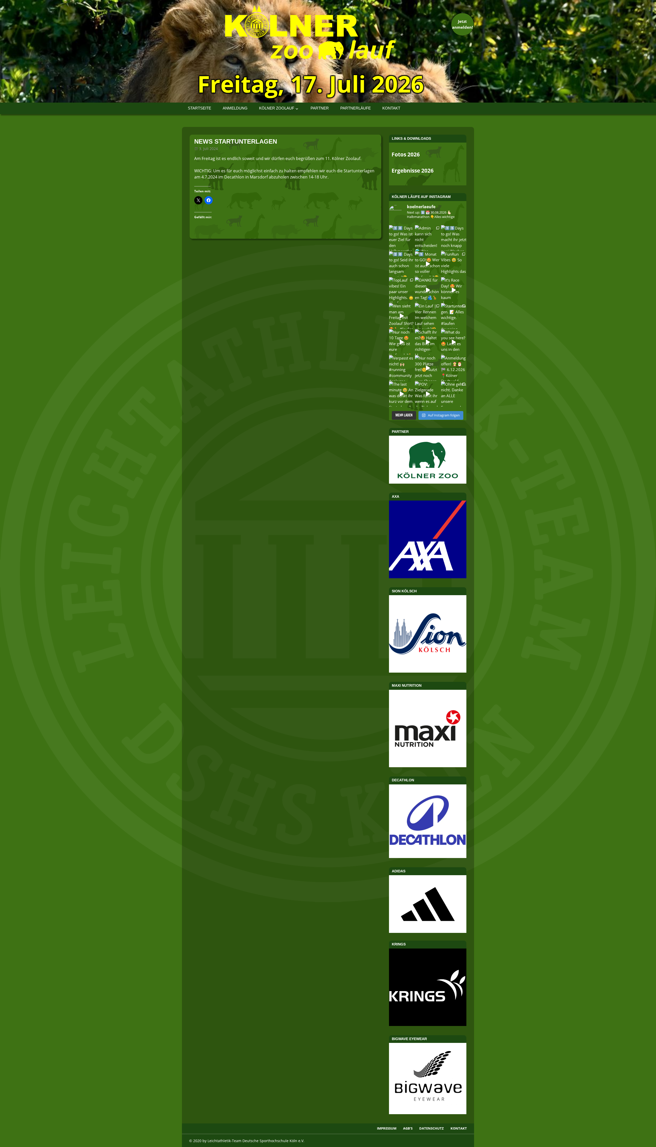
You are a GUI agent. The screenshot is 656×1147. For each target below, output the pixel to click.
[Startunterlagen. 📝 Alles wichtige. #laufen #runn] (453, 315)
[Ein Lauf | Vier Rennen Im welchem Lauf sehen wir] (427, 315)
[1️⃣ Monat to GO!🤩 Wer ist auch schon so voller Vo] (427, 264)
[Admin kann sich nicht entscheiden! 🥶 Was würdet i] (427, 238)
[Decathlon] (427, 856)
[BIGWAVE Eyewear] (427, 1112)
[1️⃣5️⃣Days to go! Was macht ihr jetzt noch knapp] (453, 238)
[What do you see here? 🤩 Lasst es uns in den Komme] (453, 342)
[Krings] (427, 1024)
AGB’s (408, 1128)
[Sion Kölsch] (427, 671)
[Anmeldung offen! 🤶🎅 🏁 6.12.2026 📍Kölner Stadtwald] (453, 368)
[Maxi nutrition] (427, 765)
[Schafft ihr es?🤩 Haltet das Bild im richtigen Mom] (427, 342)
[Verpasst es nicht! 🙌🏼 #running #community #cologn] (401, 368)
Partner (320, 108)
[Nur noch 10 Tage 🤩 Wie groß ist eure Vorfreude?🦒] (401, 342)
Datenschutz (431, 1128)
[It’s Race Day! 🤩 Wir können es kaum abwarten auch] (453, 290)
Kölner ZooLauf (276, 108)
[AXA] (427, 576)
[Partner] (427, 482)
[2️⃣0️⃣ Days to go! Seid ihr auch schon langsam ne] (401, 264)
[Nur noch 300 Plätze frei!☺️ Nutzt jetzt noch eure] (427, 368)
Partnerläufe (355, 108)
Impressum (386, 1128)
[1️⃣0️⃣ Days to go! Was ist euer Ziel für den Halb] (401, 238)
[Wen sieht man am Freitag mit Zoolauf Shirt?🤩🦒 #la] (401, 315)
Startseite (199, 108)
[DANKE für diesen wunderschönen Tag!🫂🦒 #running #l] (427, 290)
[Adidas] (427, 904)
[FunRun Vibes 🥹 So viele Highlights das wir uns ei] (453, 264)
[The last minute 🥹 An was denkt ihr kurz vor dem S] (401, 394)
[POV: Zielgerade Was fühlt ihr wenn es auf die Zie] (427, 394)
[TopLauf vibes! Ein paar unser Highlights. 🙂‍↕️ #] (401, 290)
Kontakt (391, 108)
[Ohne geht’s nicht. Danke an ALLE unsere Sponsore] (453, 394)
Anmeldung (235, 108)
